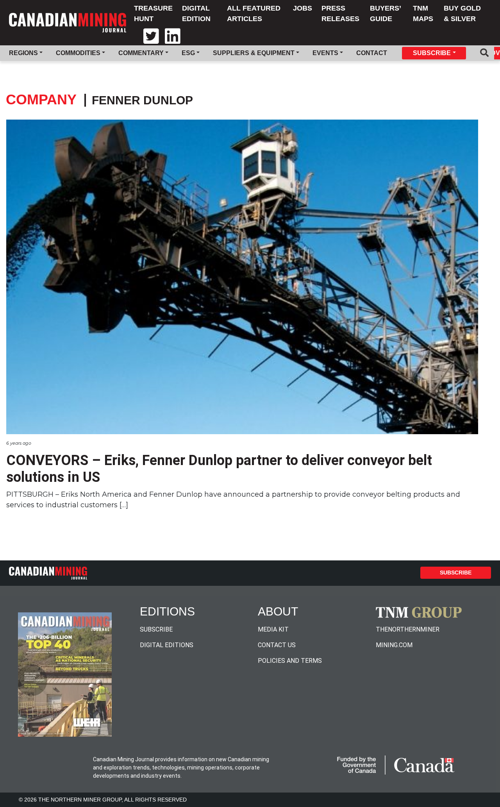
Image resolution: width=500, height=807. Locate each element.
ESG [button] (188, 53)
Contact (371, 53)
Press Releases (340, 13)
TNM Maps (423, 13)
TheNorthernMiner (407, 629)
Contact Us (277, 645)
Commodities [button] (78, 53)
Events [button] (325, 53)
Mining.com (394, 645)
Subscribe (455, 572)
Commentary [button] (141, 53)
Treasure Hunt (153, 13)
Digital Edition (196, 13)
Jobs (302, 8)
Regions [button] (23, 53)
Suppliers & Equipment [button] (254, 53)
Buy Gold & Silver (462, 13)
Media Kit (273, 629)
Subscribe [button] (432, 53)
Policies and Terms (290, 660)
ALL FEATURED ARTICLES (253, 13)
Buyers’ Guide (385, 13)
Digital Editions (166, 645)
